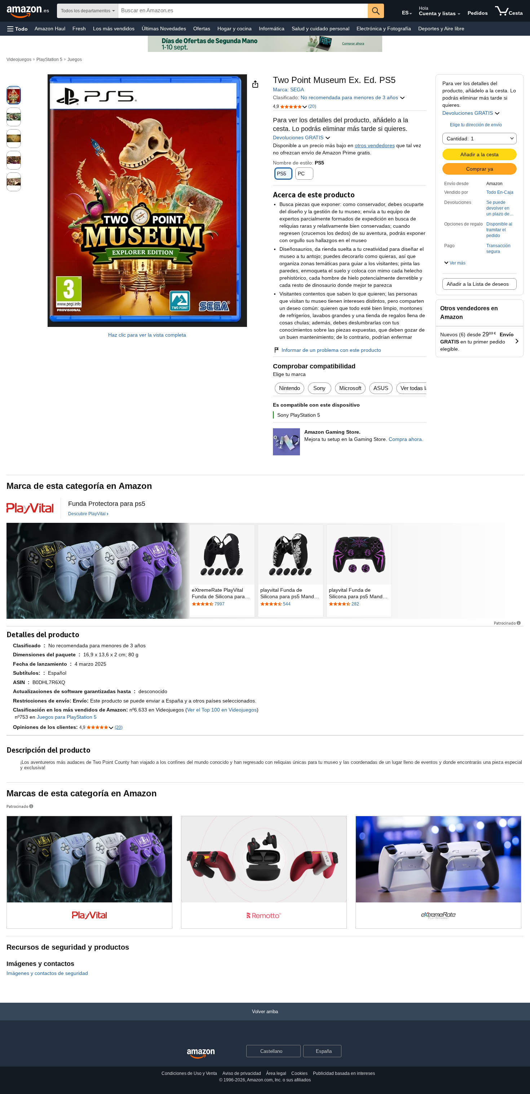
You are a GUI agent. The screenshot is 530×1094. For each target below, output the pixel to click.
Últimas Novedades (164, 28)
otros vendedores (375, 145)
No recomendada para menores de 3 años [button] (350, 97)
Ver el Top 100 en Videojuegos (222, 710)
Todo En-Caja (499, 192)
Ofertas (201, 28)
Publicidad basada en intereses (344, 1073)
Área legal (276, 1073)
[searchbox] (243, 11)
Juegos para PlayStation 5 (67, 717)
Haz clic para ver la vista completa (147, 335)
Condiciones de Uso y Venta (189, 1073)
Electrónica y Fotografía (384, 28)
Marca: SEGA (288, 89)
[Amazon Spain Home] (201, 1054)
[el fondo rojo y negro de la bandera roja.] (29, 508)
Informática (271, 28)
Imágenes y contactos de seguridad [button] (47, 973)
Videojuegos (18, 59)
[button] (17, 29)
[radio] (14, 95)
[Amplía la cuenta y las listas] (459, 14)
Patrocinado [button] (505, 623)
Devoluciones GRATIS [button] (468, 113)
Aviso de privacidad (241, 1073)
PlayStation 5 (49, 59)
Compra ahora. (406, 439)
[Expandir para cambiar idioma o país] (410, 13)
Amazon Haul (50, 28)
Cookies (299, 1073)
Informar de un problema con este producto (331, 350)
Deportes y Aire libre (441, 28)
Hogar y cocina (234, 28)
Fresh (79, 28)
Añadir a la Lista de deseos (478, 284)
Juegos (74, 59)
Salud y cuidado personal (320, 28)
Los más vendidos (113, 28)
